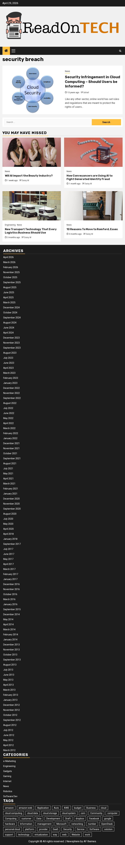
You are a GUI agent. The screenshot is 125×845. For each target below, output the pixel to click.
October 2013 (10, 654)
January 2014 (10, 639)
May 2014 (8, 619)
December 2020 (11, 498)
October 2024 (10, 312)
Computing (10, 818)
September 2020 (12, 508)
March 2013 (9, 690)
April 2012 (8, 745)
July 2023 (8, 358)
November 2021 (11, 448)
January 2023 (10, 383)
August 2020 (9, 513)
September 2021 (12, 458)
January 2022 (10, 438)
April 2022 (8, 423)
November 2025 (11, 272)
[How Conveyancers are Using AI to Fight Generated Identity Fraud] (93, 152)
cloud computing (13, 813)
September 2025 (12, 282)
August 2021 (9, 463)
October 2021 (10, 453)
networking (77, 824)
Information (26, 824)
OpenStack (107, 824)
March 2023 (9, 373)
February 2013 (10, 695)
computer (112, 813)
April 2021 (8, 478)
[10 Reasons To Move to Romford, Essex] (93, 205)
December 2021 (11, 443)
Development (53, 818)
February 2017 (10, 574)
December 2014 (11, 614)
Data (38, 818)
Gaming (7, 776)
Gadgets (7, 771)
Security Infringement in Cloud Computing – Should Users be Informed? (92, 81)
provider (43, 829)
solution (108, 829)
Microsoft (61, 824)
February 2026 (10, 267)
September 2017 (12, 544)
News (67, 71)
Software (94, 829)
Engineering (10, 225)
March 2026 (9, 262)
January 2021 (10, 493)
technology (23, 834)
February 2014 (10, 634)
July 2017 (8, 549)
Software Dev (10, 796)
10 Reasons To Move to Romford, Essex (92, 229)
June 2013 (8, 674)
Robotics (7, 791)
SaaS (55, 829)
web (64, 834)
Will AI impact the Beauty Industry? (29, 175)
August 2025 (9, 287)
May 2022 (8, 418)
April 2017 (8, 564)
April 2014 (8, 624)
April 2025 (8, 297)
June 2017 (8, 554)
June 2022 (8, 413)
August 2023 (9, 353)
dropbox (80, 818)
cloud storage (50, 813)
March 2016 (9, 599)
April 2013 (8, 685)
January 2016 (10, 604)
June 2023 (8, 363)
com (83, 813)
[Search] (120, 51)
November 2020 (11, 503)
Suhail (86, 92)
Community (96, 813)
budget (77, 808)
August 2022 (9, 403)
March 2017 (9, 569)
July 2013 (8, 669)
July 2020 (8, 519)
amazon (9, 808)
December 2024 (11, 307)
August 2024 (9, 322)
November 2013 (11, 649)
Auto (56, 808)
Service (80, 829)
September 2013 (12, 659)
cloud (103, 808)
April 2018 (8, 534)
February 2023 (10, 378)
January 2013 (10, 700)
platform (29, 829)
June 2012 (8, 735)
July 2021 (8, 468)
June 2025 (8, 292)
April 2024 (8, 332)
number (92, 824)
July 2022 (8, 408)
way (55, 834)
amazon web (25, 808)
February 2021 (10, 488)
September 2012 (12, 720)
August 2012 (9, 725)
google (107, 818)
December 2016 (11, 584)
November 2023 (11, 342)
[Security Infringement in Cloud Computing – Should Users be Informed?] (32, 90)
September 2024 (12, 317)
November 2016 (11, 589)
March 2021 (9, 483)
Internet (7, 781)
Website (76, 834)
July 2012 (8, 730)
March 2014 (9, 629)
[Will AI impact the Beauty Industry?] (31, 152)
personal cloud (12, 829)
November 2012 (11, 710)
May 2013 (8, 679)
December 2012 (11, 705)
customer (26, 818)
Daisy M (25, 180)
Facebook (94, 818)
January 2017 (10, 579)
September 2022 (12, 398)
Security (67, 829)
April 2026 (8, 257)
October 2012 (10, 715)
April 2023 (8, 368)
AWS (66, 808)
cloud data (32, 813)
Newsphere (73, 841)
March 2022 (9, 428)
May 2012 (8, 740)
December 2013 (11, 644)
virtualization (41, 834)
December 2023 (11, 337)
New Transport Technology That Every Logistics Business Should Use (31, 231)
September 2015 (12, 609)
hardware (10, 824)
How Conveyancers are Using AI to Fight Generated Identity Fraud (89, 177)
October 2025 (10, 277)
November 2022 (11, 393)
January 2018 (10, 539)
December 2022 (11, 388)
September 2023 (12, 347)
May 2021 (8, 473)
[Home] (6, 51)
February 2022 (10, 433)
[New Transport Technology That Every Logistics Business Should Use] (31, 205)
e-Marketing (9, 761)
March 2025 (9, 302)
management (44, 824)
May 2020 (8, 524)
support (9, 834)
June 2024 (8, 327)
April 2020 (8, 529)
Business (91, 808)
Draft (68, 818)
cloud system (69, 813)
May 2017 (8, 559)
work (87, 834)
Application (43, 808)
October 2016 (10, 594)
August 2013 (9, 664)
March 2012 (9, 750)
